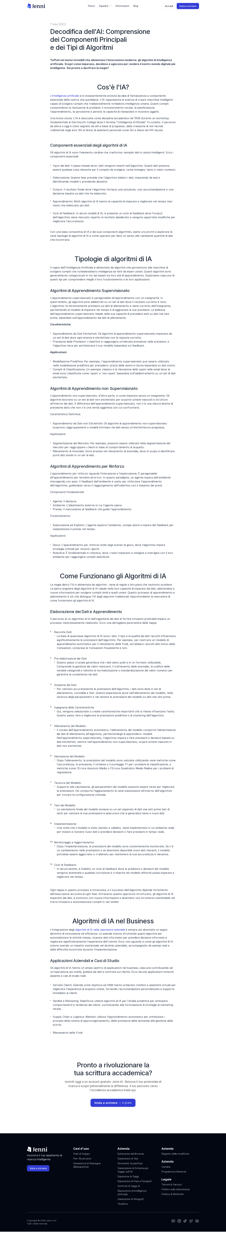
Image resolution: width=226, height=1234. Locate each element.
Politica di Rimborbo (172, 1194)
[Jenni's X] (191, 1221)
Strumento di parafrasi (130, 1163)
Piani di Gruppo (81, 1153)
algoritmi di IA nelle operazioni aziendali (100, 929)
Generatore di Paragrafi (130, 1199)
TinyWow (122, 1203)
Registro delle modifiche (175, 1153)
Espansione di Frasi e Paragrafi (134, 1181)
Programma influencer (173, 1171)
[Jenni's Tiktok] (185, 1221)
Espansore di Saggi (128, 1176)
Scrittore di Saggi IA (128, 1186)
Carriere (165, 1166)
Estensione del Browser (130, 1153)
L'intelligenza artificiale (64, 95)
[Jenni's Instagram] (173, 1221)
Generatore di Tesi (127, 1158)
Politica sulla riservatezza (175, 1189)
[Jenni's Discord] (197, 1221)
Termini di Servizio (171, 1184)
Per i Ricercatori (82, 1158)
